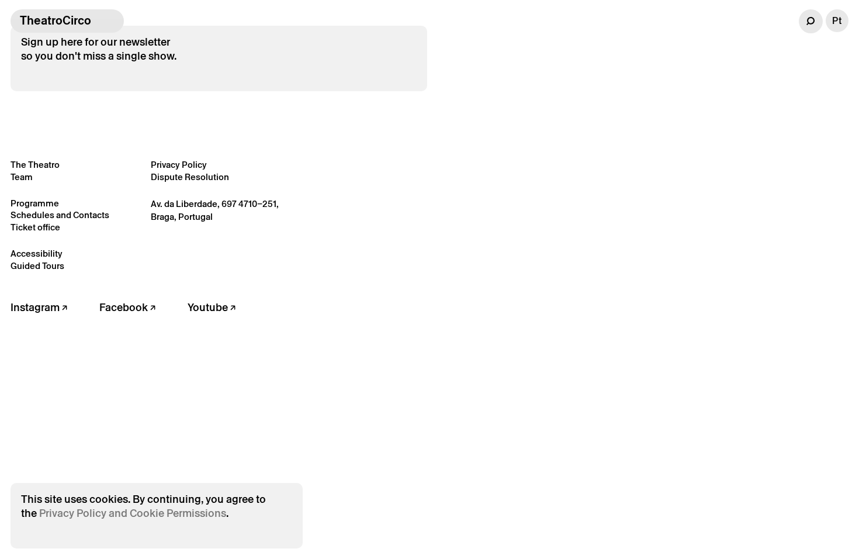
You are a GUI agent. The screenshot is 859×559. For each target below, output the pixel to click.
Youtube (209, 307)
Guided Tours (37, 266)
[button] (811, 21)
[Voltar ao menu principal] (112, 21)
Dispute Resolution (190, 177)
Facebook (124, 307)
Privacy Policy (179, 164)
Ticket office (35, 227)
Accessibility (37, 253)
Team (22, 177)
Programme (35, 203)
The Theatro (35, 164)
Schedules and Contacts (60, 215)
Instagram (36, 307)
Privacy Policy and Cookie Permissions (132, 513)
